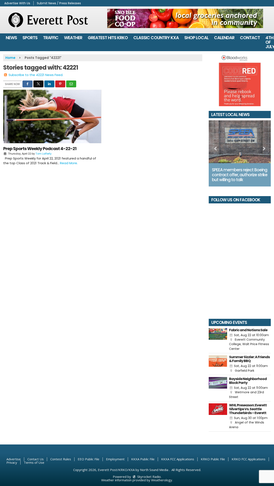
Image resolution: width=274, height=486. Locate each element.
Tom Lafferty (44, 153)
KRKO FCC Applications (248, 459)
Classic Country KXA (156, 38)
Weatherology (161, 480)
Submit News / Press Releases (59, 3)
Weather (73, 38)
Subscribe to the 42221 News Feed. (36, 75)
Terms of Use (34, 462)
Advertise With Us (17, 3)
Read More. (69, 163)
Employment (115, 459)
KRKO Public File (213, 459)
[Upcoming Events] (218, 339)
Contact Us (35, 459)
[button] (27, 84)
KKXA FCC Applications (177, 459)
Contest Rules (60, 459)
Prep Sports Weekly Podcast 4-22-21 (39, 149)
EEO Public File (88, 459)
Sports (29, 38)
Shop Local (196, 38)
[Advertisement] (185, 18)
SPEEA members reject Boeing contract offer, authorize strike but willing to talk (239, 175)
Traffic (50, 38)
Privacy (11, 462)
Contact (250, 38)
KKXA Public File (143, 459)
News (11, 38)
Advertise (13, 459)
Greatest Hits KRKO (108, 38)
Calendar (224, 38)
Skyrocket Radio (148, 476)
